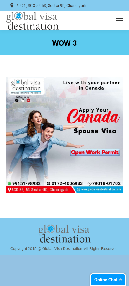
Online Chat (105, 280)
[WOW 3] (64, 135)
